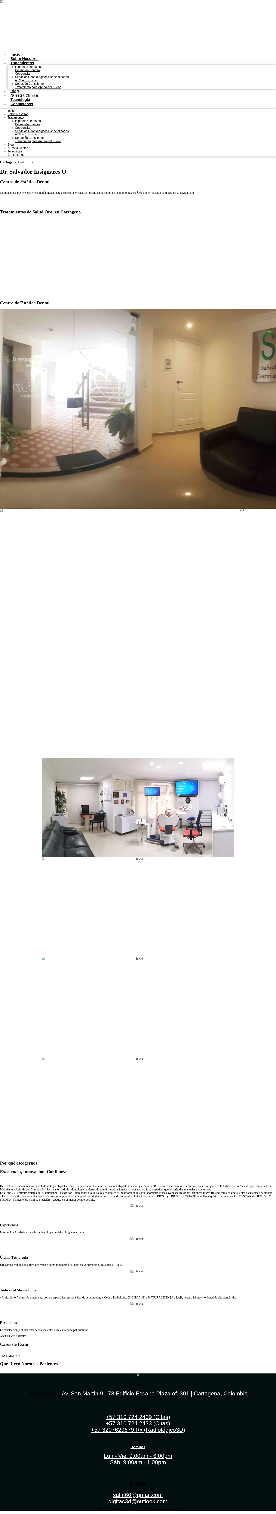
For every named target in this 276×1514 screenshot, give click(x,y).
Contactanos (22, 104)
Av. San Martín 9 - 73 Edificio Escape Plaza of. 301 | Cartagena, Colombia (155, 1393)
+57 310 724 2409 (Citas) (138, 1417)
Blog (15, 91)
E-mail (138, 1483)
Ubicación (138, 1385)
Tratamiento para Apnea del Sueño (38, 87)
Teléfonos (137, 1408)
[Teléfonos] (138, 1398)
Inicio (15, 54)
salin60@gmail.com (138, 1495)
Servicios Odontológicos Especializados (42, 77)
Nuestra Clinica (24, 95)
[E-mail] (138, 1469)
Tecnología (20, 100)
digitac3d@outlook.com (137, 1501)
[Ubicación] (138, 1375)
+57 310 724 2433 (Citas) (138, 1423)
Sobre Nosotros (24, 59)
